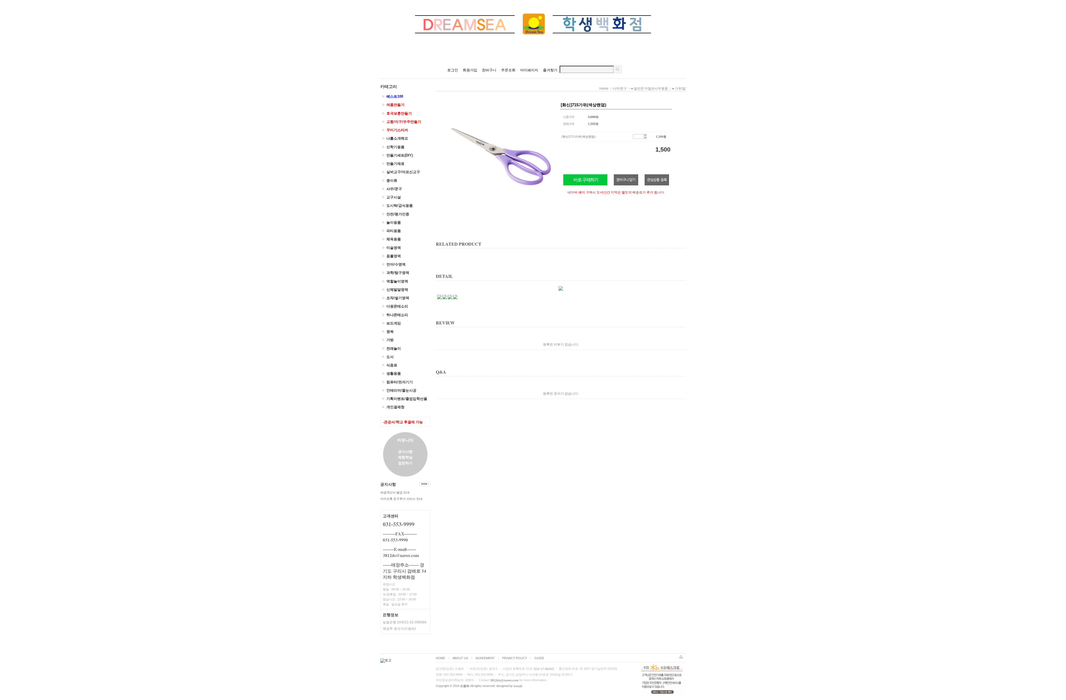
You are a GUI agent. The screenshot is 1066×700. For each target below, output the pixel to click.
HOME (440, 658)
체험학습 (405, 457)
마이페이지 (529, 70)
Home (604, 88)
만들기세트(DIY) (397, 155)
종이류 (389, 180)
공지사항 (405, 451)
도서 (388, 357)
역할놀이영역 (395, 281)
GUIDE (539, 658)
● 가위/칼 (679, 88)
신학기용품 (393, 147)
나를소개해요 (395, 138)
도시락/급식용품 (397, 205)
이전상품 (441, 158)
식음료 (389, 365)
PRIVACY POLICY (514, 658)
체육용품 (391, 239)
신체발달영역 (395, 290)
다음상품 (680, 158)
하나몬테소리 (395, 315)
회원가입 (470, 70)
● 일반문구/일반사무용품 (649, 88)
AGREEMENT (485, 658)
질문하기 (405, 463)
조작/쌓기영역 (395, 298)
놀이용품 (391, 222)
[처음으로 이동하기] (681, 658)
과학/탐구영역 (395, 273)
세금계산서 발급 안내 (394, 492)
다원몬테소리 (395, 306)
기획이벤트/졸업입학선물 (404, 399)
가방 (388, 340)
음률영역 (391, 256)
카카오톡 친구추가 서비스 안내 (401, 498)
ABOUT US (460, 658)
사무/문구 (392, 189)
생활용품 (391, 373)
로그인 (452, 70)
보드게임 (391, 323)
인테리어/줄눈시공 (399, 390)
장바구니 (489, 70)
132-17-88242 (543, 669)
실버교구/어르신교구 (401, 172)
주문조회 (508, 70)
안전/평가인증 (395, 214)
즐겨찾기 (550, 70)
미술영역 (391, 248)
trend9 (518, 686)
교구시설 (391, 197)
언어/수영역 (394, 264)
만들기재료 (393, 164)
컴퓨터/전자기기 (397, 382)
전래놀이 (391, 348)
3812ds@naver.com (504, 680)
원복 (388, 331)
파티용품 (391, 231)
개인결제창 (393, 407)
